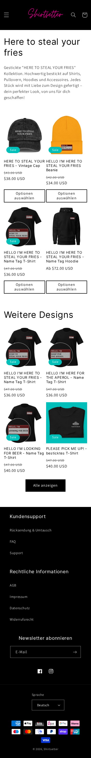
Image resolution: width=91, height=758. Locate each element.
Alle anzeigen (45, 485)
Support (16, 552)
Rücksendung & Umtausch (31, 530)
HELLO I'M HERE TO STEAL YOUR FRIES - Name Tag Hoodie (65, 256)
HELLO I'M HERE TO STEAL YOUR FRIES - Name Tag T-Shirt (23, 256)
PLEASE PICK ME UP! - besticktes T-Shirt (66, 450)
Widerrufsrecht (22, 619)
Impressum (19, 596)
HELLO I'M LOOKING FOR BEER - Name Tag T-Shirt (24, 452)
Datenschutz (20, 608)
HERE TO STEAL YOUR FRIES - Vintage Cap (24, 163)
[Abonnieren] (75, 652)
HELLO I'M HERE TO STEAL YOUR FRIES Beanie (64, 165)
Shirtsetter (51, 749)
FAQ (13, 541)
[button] (6, 15)
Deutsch (43, 705)
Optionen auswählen (24, 196)
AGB (13, 585)
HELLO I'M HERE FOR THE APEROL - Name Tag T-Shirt (65, 377)
